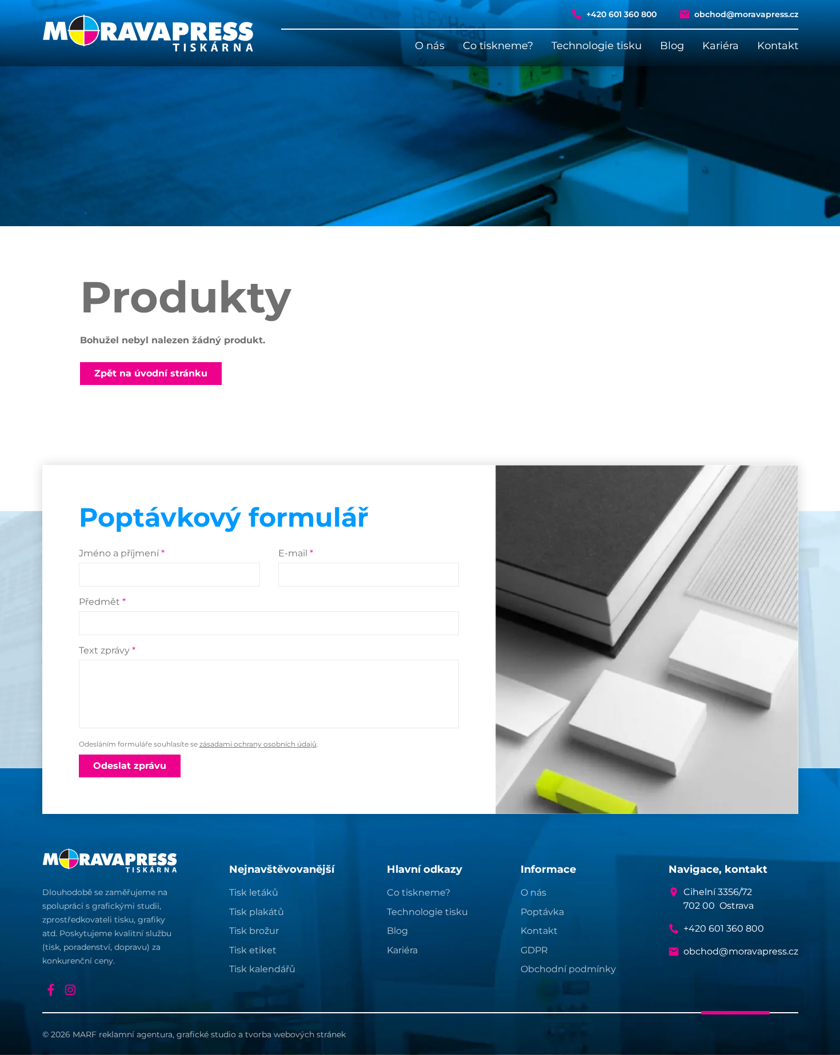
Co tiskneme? (498, 45)
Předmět (102, 601)
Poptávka (542, 911)
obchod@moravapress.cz (746, 14)
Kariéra (720, 45)
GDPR (534, 950)
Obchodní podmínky (568, 969)
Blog (672, 45)
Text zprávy (107, 650)
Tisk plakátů (256, 911)
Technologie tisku (596, 45)
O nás (430, 45)
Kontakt (777, 45)
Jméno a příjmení (122, 553)
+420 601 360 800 (621, 14)
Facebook (50, 989)
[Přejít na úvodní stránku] (148, 33)
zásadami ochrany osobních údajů (258, 744)
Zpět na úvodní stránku (150, 373)
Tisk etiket (253, 950)
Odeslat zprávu (129, 765)
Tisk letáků (253, 892)
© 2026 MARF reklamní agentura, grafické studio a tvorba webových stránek (194, 1034)
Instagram (70, 989)
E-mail (295, 553)
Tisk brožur (254, 930)
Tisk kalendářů (262, 969)
